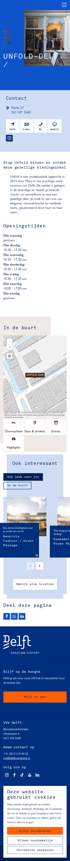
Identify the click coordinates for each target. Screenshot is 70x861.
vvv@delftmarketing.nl (16, 758)
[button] (35, 377)
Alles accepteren (35, 831)
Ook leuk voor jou (23, 477)
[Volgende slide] (39, 566)
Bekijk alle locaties (35, 584)
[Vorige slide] (31, 566)
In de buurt (17, 485)
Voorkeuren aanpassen (35, 850)
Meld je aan (35, 697)
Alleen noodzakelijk (35, 840)
